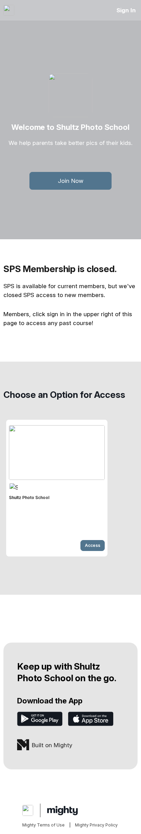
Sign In (126, 10)
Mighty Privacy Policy (96, 825)
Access (92, 545)
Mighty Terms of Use (43, 825)
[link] (57, 488)
